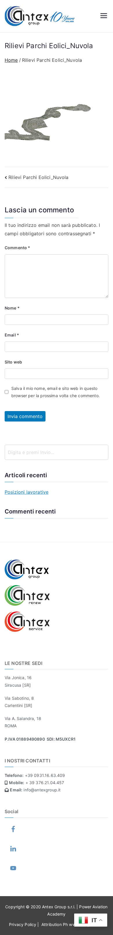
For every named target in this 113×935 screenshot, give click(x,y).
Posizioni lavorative (26, 492)
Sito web (13, 361)
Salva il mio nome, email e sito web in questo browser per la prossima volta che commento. (55, 392)
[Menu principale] (103, 16)
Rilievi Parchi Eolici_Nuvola (38, 177)
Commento (17, 247)
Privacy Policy (23, 924)
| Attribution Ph (53, 924)
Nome (12, 307)
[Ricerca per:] (56, 452)
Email (12, 334)
